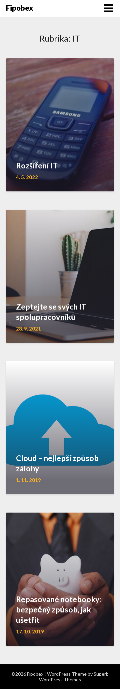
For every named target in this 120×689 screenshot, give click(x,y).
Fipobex (19, 7)
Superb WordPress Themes (74, 676)
